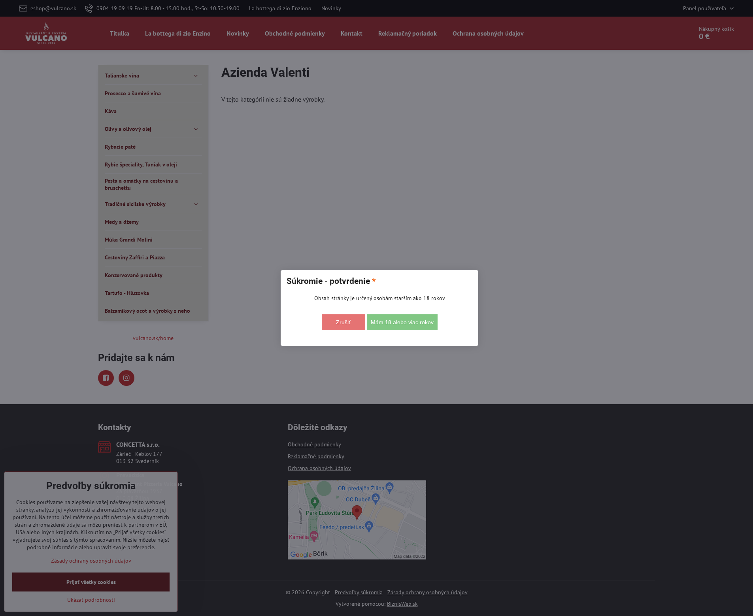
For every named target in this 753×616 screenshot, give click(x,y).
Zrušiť (343, 322)
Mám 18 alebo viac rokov (402, 322)
